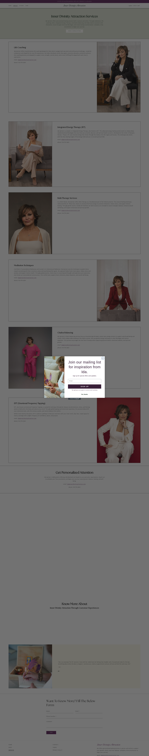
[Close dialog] (102, 358)
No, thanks (84, 394)
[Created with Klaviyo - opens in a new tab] (74, 399)
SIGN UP (85, 386)
